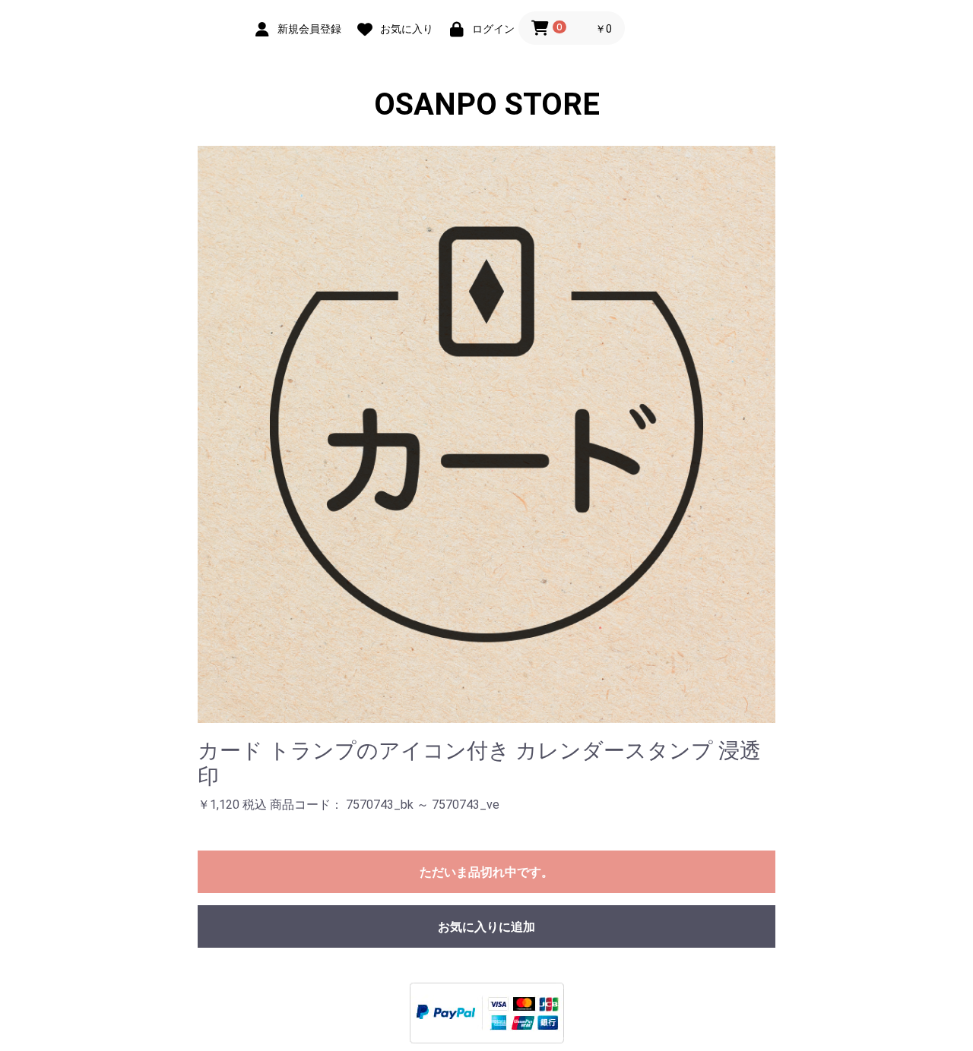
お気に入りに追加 (486, 927)
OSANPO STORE (487, 104)
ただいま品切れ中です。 (486, 872)
